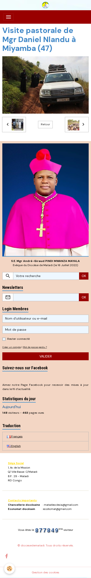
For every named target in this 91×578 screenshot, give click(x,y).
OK (84, 276)
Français (16, 436)
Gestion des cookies (45, 572)
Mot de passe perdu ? (35, 347)
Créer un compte (11, 347)
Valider (45, 356)
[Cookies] (9, 568)
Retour (45, 124)
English (15, 446)
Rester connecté (18, 339)
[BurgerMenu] (8, 16)
